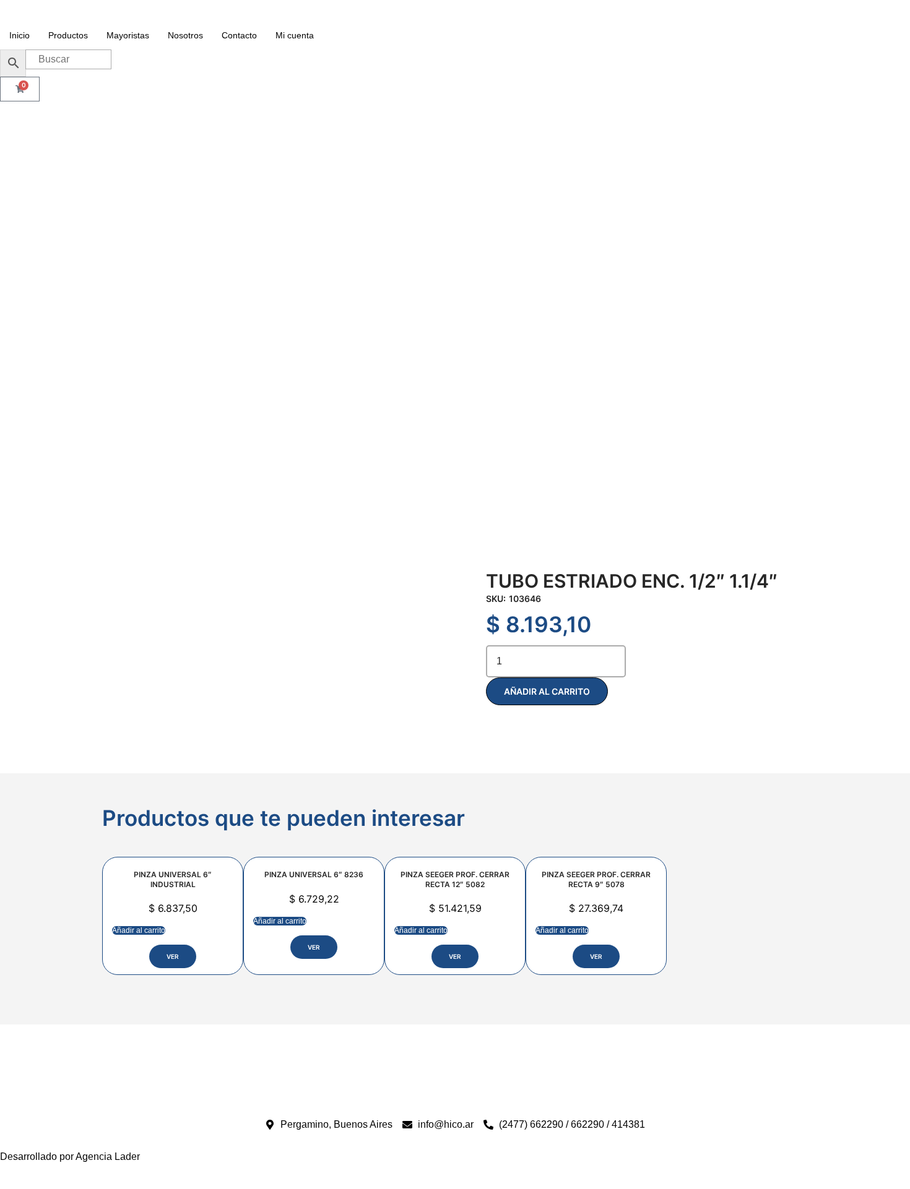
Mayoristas (127, 35)
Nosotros (185, 35)
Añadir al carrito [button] (138, 930)
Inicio (19, 35)
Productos (68, 35)
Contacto (239, 35)
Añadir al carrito (547, 691)
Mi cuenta (294, 35)
